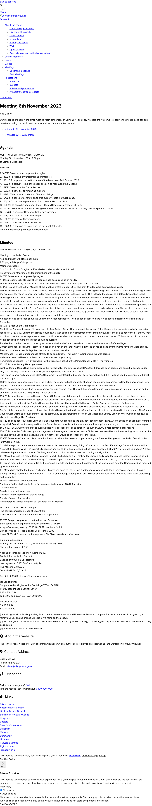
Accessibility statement (12, 707)
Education (5, 728)
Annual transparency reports (24, 92)
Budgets (14, 85)
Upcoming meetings (20, 70)
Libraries (4, 739)
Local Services (17, 35)
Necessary (8, 790)
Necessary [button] (5, 786)
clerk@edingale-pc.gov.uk (20, 666)
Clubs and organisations (22, 28)
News (8, 60)
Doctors (4, 721)
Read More (75, 755)
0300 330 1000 (44, 688)
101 (28, 685)
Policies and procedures (22, 88)
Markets (4, 732)
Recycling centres (9, 743)
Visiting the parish (19, 42)
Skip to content (8, 1)
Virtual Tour (16, 39)
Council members (14, 56)
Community (6, 736)
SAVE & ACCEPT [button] (8, 804)
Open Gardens (17, 49)
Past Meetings (17, 74)
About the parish (13, 25)
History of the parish (20, 32)
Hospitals (5, 718)
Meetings (9, 67)
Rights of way (7, 746)
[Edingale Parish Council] (13, 15)
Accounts (14, 81)
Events (8, 63)
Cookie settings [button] (90, 755)
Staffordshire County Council (15, 714)
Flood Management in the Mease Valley (30, 53)
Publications (11, 77)
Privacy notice (7, 704)
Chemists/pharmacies (11, 725)
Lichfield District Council (12, 711)
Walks (13, 46)
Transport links (7, 750)
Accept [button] (102, 755)
